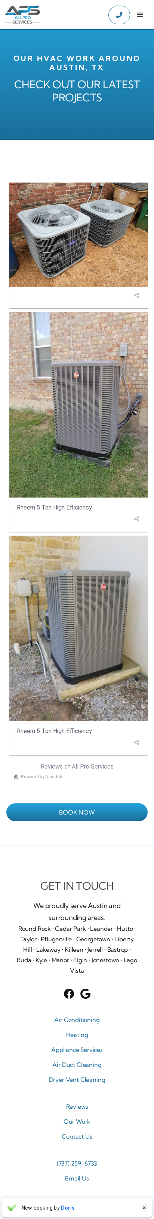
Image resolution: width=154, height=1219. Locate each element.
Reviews (77, 1106)
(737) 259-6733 (77, 1163)
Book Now (77, 812)
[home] (20, 15)
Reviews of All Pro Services (77, 766)
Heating (77, 1034)
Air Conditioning (76, 1019)
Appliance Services (77, 1049)
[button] (140, 15)
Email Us (77, 1178)
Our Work (77, 1121)
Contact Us (77, 1136)
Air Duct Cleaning (76, 1064)
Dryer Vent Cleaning (77, 1079)
